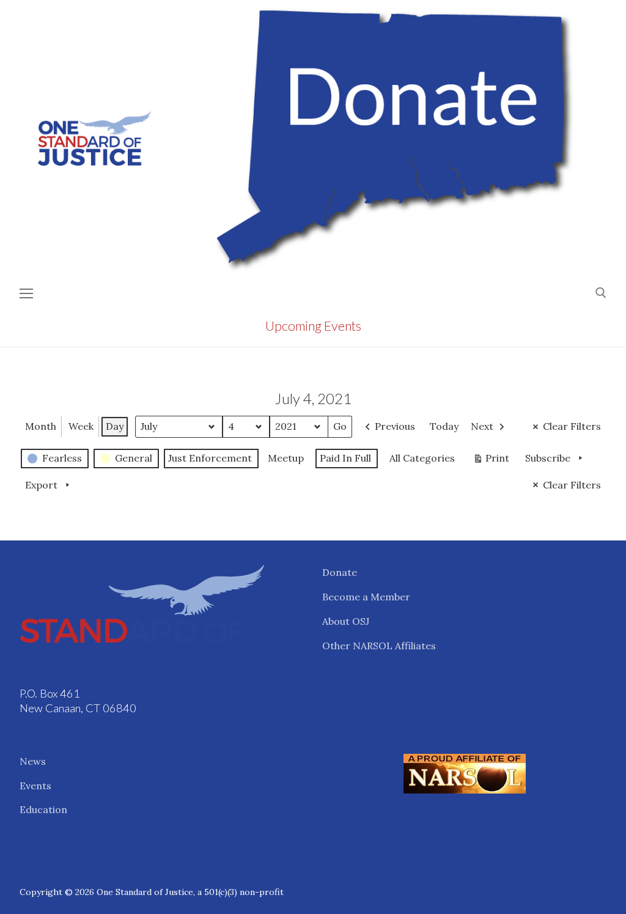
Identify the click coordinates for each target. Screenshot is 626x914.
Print (491, 461)
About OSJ (345, 621)
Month (40, 426)
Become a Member (366, 597)
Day (114, 426)
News (33, 761)
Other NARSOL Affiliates (379, 645)
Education (43, 809)
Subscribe (547, 458)
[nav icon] (26, 293)
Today (444, 426)
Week (81, 426)
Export (41, 485)
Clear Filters (572, 426)
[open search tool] (600, 292)
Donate (339, 572)
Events (35, 785)
